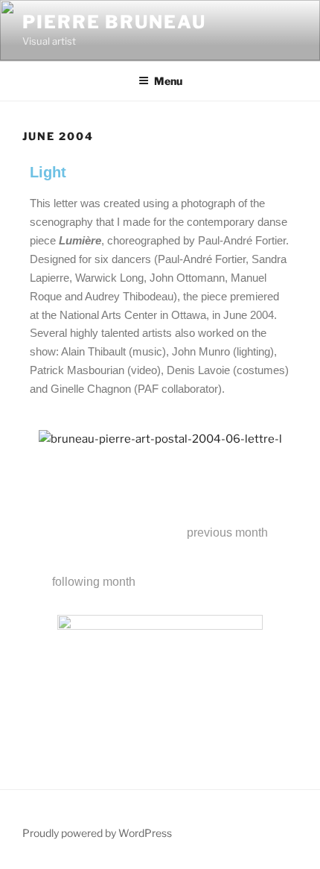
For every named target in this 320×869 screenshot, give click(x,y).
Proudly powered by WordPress (97, 833)
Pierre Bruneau (114, 22)
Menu (168, 81)
